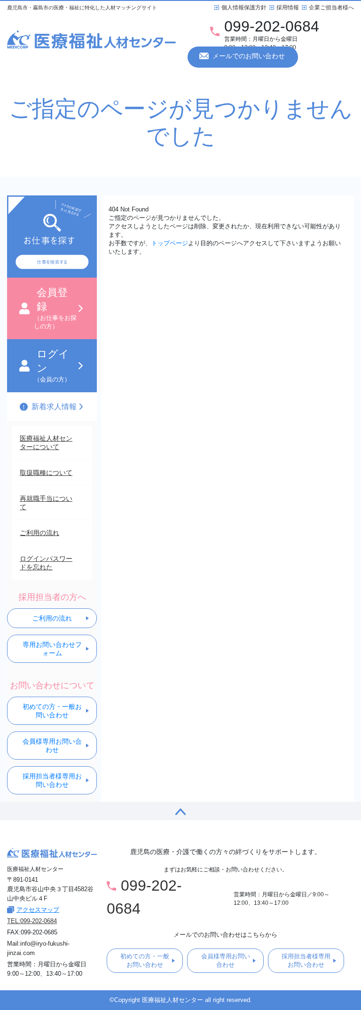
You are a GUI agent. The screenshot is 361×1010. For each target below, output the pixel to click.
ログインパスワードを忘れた (46, 563)
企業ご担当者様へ (331, 7)
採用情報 (287, 7)
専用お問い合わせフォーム (52, 649)
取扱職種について (46, 472)
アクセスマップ (37, 909)
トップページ (169, 243)
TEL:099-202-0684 (32, 921)
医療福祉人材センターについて (46, 443)
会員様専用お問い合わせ (52, 746)
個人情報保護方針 (244, 7)
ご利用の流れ (39, 532)
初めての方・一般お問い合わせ (52, 711)
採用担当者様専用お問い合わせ (52, 780)
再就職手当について (46, 503)
